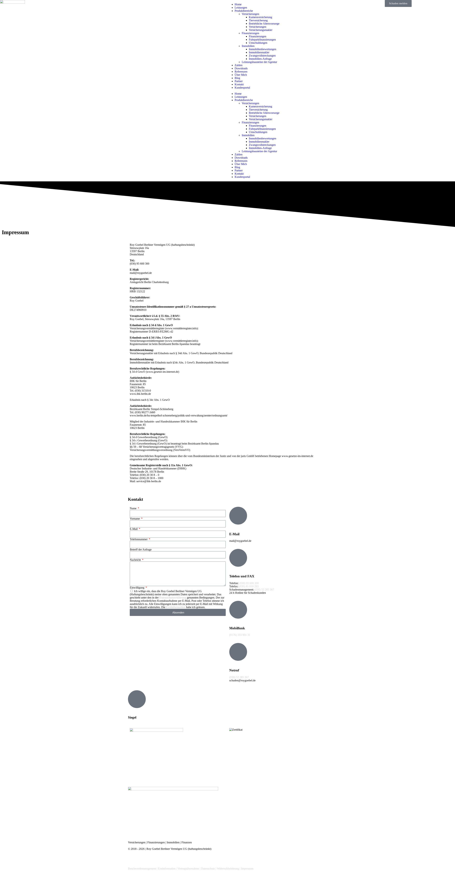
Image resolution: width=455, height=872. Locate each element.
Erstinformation (175, 607)
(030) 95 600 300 (249, 583)
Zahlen (238, 65)
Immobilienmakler (259, 52)
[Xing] (151, 858)
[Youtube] (170, 858)
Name (133, 508)
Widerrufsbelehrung (228, 868)
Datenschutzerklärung (172, 597)
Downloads (241, 68)
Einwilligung (137, 587)
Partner (239, 81)
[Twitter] (142, 858)
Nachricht (135, 559)
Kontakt (239, 84)
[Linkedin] (161, 858)
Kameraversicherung (260, 17)
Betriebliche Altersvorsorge (264, 23)
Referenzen (241, 71)
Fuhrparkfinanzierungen (262, 39)
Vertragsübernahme (188, 868)
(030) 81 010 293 (249, 586)
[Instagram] (180, 858)
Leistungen (241, 7)
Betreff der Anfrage (141, 549)
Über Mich (241, 74)
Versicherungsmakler (260, 29)
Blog (237, 77)
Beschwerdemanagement (142, 868)
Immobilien (248, 45)
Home (238, 4)
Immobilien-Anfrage (260, 58)
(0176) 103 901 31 (239, 634)
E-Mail (134, 528)
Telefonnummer (139, 539)
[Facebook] (132, 858)
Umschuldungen (258, 42)
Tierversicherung (258, 20)
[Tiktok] (190, 858)
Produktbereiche (244, 10)
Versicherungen (250, 13)
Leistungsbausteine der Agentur (259, 61)
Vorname (135, 518)
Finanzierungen (250, 33)
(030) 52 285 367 (264, 589)
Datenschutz (208, 868)
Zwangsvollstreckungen (262, 55)
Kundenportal (242, 87)
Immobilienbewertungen (262, 49)
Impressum (247, 868)
